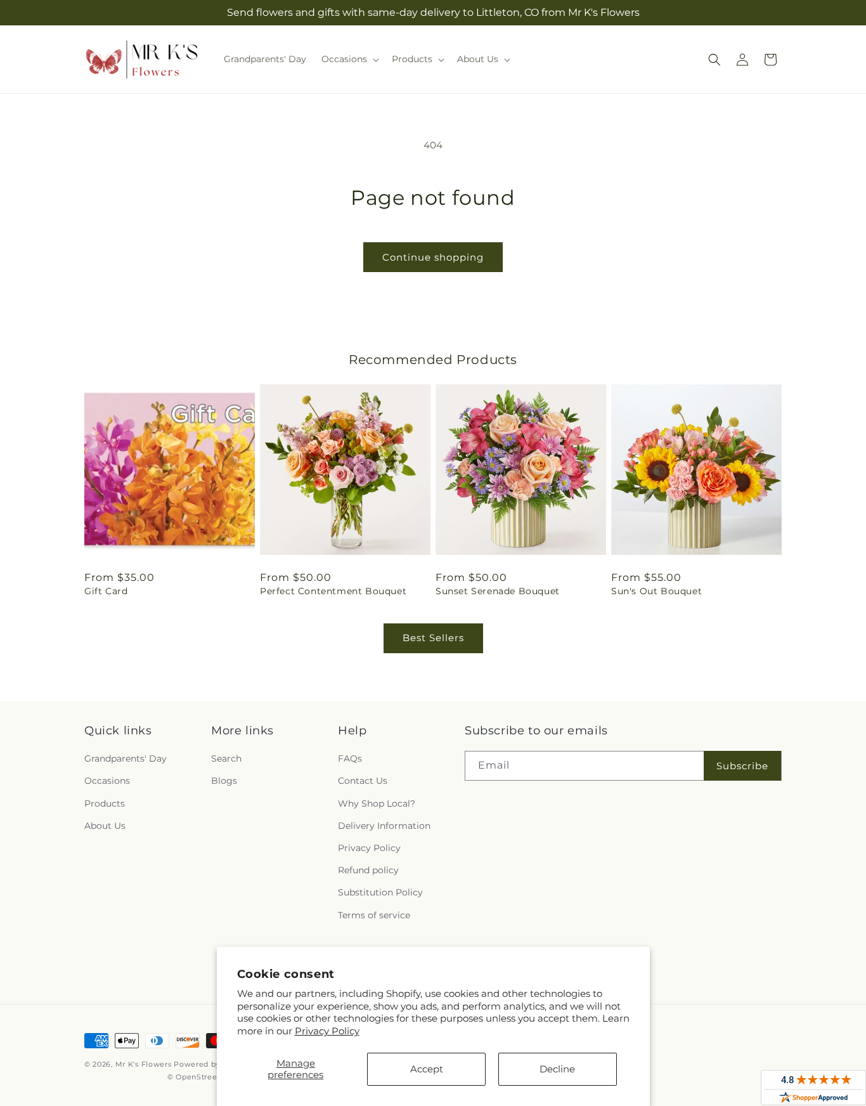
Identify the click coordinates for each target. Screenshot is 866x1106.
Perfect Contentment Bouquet (333, 591)
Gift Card (105, 591)
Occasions (107, 780)
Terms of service (374, 915)
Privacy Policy (327, 1031)
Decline (557, 1069)
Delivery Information (384, 825)
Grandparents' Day (125, 758)
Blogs (224, 780)
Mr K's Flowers (143, 1064)
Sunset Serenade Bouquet (498, 591)
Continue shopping (433, 257)
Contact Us (362, 780)
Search (226, 758)
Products (104, 803)
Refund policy (368, 870)
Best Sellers (433, 638)
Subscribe (742, 766)
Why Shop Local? (376, 803)
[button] (349, 59)
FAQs (350, 758)
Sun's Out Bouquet (656, 591)
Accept (426, 1069)
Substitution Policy (380, 892)
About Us (105, 825)
